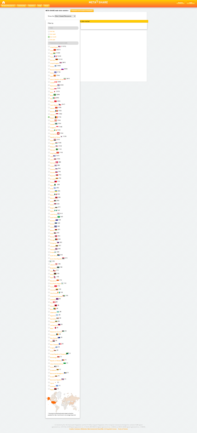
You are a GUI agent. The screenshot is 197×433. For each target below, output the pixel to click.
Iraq (51, 341)
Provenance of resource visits (58, 43)
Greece (52, 73)
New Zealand (54, 338)
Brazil (52, 95)
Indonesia (53, 115)
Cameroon (53, 335)
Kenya (52, 274)
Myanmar (53, 176)
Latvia (52, 160)
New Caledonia (54, 344)
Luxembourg (53, 214)
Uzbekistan (53, 312)
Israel (52, 188)
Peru (51, 303)
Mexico (52, 195)
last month (53, 37)
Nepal (52, 277)
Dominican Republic (56, 380)
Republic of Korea (55, 137)
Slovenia (52, 169)
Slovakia (52, 172)
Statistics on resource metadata (82, 10)
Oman (52, 351)
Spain (52, 76)
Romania (52, 111)
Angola (52, 389)
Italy (51, 98)
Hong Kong (53, 153)
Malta (52, 328)
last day (52, 31)
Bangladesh (53, 268)
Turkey (52, 102)
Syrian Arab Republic (56, 259)
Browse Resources (8, 6)
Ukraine (52, 192)
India (51, 54)
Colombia (53, 290)
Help (39, 6)
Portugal (52, 240)
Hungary (52, 143)
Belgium (52, 118)
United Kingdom (55, 63)
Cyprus (52, 383)
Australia (53, 221)
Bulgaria (52, 208)
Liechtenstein (54, 325)
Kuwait (52, 367)
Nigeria (52, 211)
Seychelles (53, 319)
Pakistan (52, 150)
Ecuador (52, 377)
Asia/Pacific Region (55, 283)
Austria (52, 121)
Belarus (52, 230)
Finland (52, 66)
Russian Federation (55, 70)
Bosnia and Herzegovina (57, 373)
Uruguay (52, 348)
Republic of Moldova (56, 361)
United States (54, 47)
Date (51, 28)
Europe (52, 252)
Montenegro (53, 357)
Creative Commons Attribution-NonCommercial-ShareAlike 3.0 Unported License (93, 429)
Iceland (52, 227)
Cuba (51, 156)
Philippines (53, 243)
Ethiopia (52, 322)
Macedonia (53, 281)
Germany (53, 60)
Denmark (53, 163)
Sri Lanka (53, 179)
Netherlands (53, 86)
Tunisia (52, 287)
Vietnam (52, 108)
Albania (52, 306)
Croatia (52, 166)
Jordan (52, 201)
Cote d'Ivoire (53, 293)
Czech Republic (54, 105)
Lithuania (53, 246)
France (52, 57)
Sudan (52, 233)
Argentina (53, 316)
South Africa (53, 255)
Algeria (52, 185)
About (46, 6)
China (52, 50)
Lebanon (52, 265)
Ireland (52, 131)
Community (21, 6)
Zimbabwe (53, 370)
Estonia (52, 224)
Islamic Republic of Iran (57, 79)
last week (53, 34)
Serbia (52, 205)
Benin (52, 309)
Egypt (52, 140)
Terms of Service (123, 429)
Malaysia (53, 147)
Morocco (52, 198)
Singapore (53, 127)
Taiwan (52, 182)
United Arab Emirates (56, 296)
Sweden (52, 124)
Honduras (53, 386)
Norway (52, 237)
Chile (51, 271)
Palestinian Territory (56, 332)
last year (52, 39)
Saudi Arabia (54, 217)
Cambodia (53, 299)
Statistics (32, 6)
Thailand (52, 249)
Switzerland (53, 134)
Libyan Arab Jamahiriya (57, 364)
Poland (52, 89)
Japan (51, 92)
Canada (52, 82)
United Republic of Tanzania (58, 354)
